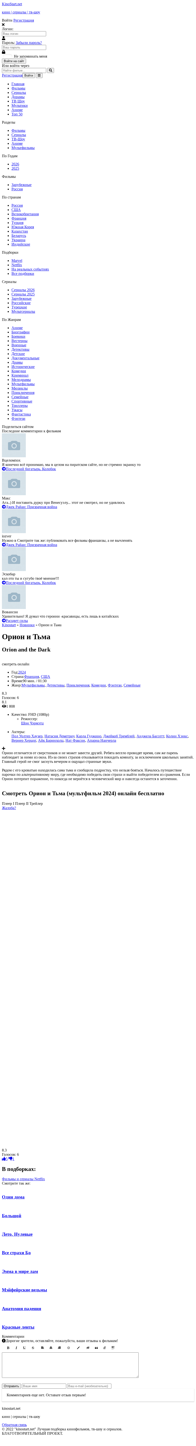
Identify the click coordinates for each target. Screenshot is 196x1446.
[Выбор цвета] (78, 1347)
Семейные (19, 397)
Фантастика (21, 414)
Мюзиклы (19, 388)
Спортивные (21, 401)
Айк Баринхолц (51, 740)
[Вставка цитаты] (96, 1347)
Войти (28, 75)
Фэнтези (18, 418)
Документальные (25, 358)
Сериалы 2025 (23, 294)
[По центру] (50, 1347)
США (16, 210)
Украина (18, 240)
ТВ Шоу (18, 101)
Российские (21, 303)
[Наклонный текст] (16, 1347)
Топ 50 (16, 114)
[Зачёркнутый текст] (33, 1347)
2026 (15, 164)
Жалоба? (9, 808)
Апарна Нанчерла (101, 740)
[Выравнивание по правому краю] (59, 1347)
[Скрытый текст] (88, 1347)
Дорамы (18, 97)
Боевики (18, 336)
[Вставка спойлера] (113, 1347)
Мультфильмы (23, 148)
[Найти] (50, 70)
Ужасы (16, 410)
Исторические (23, 367)
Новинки (27, 625)
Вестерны (19, 341)
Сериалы (18, 92)
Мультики (19, 105)
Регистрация (23, 20)
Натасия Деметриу (59, 736)
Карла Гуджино (88, 736)
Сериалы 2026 (23, 290)
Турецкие (19, 307)
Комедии (18, 371)
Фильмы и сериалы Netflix (23, 1179)
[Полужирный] (7, 1347)
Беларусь (18, 236)
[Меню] (39, 75)
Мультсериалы (23, 311)
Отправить (11, 1386)
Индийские (20, 244)
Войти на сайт (14, 61)
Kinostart (9, 625)
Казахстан (19, 231)
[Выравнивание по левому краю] (42, 1347)
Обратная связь (14, 1425)
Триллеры (19, 406)
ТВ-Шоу (18, 139)
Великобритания (25, 214)
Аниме (17, 110)
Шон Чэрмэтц (32, 723)
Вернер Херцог (23, 740)
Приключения (22, 393)
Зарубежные (21, 185)
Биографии (20, 332)
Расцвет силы (17, 621)
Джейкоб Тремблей (119, 736)
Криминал (19, 375)
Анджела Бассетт (150, 736)
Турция (17, 223)
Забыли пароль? (29, 43)
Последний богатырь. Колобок (31, 469)
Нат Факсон (75, 740)
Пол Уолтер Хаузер (27, 736)
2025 (15, 168)
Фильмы (18, 88)
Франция (18, 218)
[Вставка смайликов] (68, 1347)
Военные (18, 345)
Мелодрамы (21, 380)
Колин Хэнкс (177, 736)
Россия (17, 189)
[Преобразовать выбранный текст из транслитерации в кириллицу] (104, 1347)
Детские (18, 354)
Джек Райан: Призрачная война (31, 507)
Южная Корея (22, 227)
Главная (17, 84)
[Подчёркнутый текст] (24, 1347)
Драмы (17, 362)
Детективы (20, 349)
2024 (22, 672)
